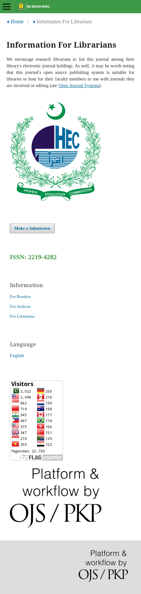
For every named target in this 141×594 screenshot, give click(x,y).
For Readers (20, 296)
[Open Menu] (6, 6)
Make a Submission (32, 228)
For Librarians (22, 316)
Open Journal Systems (78, 85)
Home (17, 21)
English (17, 355)
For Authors (20, 306)
